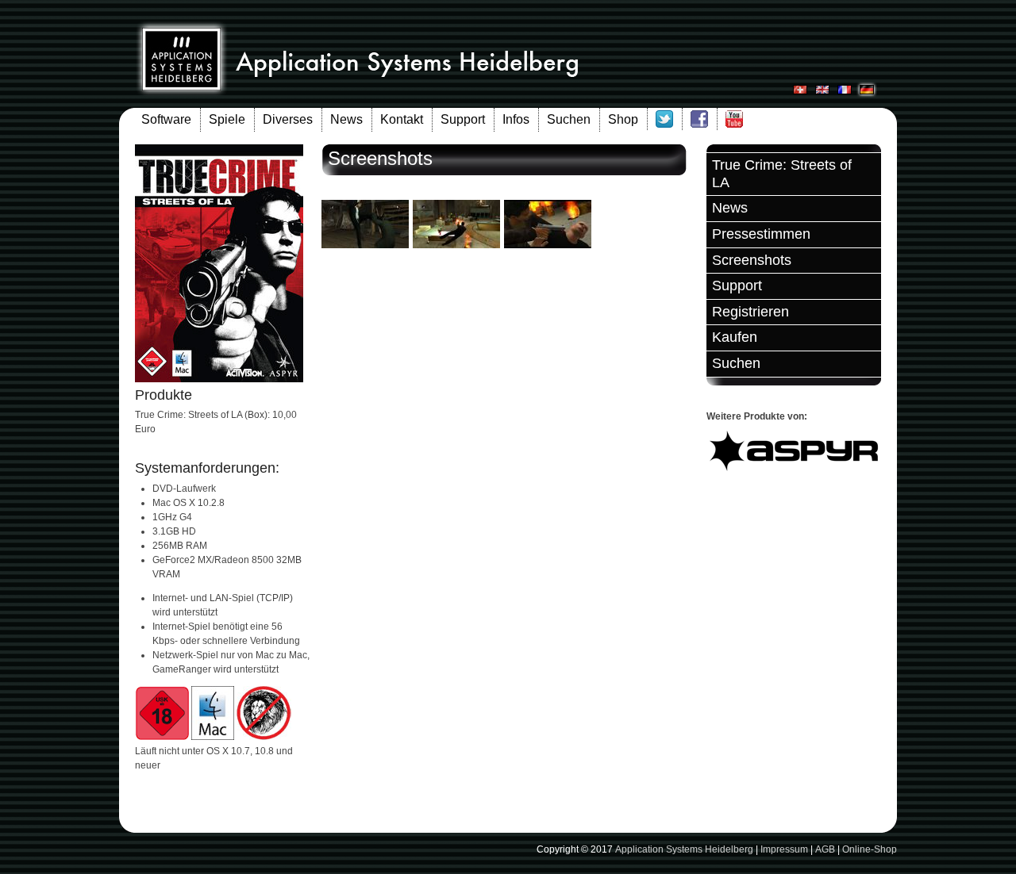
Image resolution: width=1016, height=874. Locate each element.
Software (166, 119)
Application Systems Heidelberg (684, 849)
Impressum (784, 849)
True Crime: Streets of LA (782, 173)
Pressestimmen (761, 234)
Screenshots (751, 260)
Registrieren (750, 312)
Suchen (569, 119)
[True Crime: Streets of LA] (365, 245)
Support (463, 119)
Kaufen (734, 337)
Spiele (227, 119)
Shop (623, 119)
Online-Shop (869, 849)
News (346, 119)
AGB (825, 849)
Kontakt (401, 119)
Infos (515, 119)
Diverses (288, 119)
